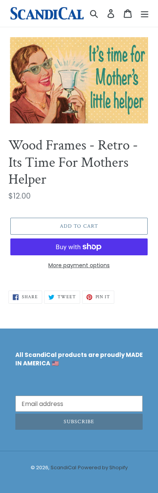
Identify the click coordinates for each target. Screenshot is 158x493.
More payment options (79, 265)
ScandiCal (63, 467)
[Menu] (144, 13)
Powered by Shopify (103, 467)
